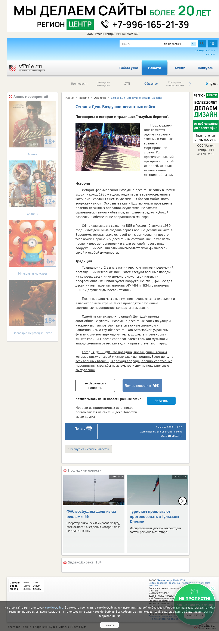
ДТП (127, 83)
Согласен (109, 625)
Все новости (79, 83)
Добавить (161, 401)
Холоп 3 (41, 206)
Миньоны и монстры (36, 265)
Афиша (180, 68)
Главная (69, 98)
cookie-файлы (54, 607)
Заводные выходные (103, 83)
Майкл (42, 146)
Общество (151, 83)
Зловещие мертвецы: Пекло (34, 325)
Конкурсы (205, 68)
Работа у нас (128, 68)
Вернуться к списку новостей (89, 449)
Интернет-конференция (175, 83)
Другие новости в (138, 385)
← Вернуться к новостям (95, 385)
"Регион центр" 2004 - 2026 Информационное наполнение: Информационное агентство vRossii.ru (179, 583)
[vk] (156, 385)
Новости (154, 68)
